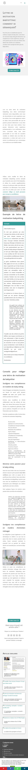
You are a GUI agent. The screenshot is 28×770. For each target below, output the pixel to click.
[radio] (8, 635)
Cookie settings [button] (5, 767)
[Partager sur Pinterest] (3, 768)
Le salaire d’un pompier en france (12, 731)
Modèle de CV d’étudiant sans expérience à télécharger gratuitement (11, 675)
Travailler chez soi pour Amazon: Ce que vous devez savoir (13, 687)
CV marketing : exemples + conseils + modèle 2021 (13, 712)
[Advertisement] (14, 94)
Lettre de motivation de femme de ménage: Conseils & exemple (13, 699)
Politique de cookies (8, 753)
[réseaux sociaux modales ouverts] (24, 768)
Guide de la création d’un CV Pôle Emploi (12, 722)
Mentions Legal (7, 751)
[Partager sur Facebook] (10, 768)
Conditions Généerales (8, 749)
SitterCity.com (7, 238)
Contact (6, 745)
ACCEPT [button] (12, 766)
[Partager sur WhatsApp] (17, 768)
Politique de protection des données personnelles (14, 755)
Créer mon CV (14, 70)
